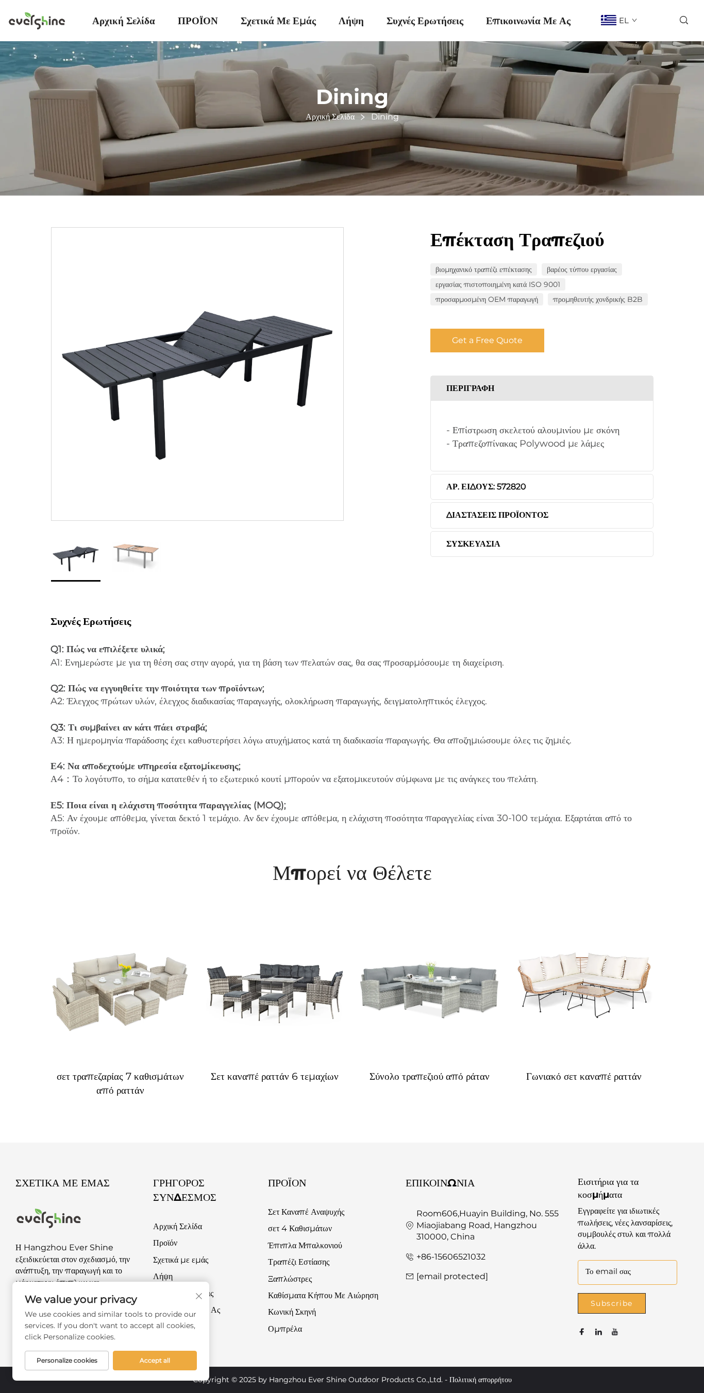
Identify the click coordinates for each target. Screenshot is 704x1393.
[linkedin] (598, 1332)
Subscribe (612, 1303)
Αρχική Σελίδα (123, 20)
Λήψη (351, 20)
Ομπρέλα (285, 1329)
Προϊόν (165, 1243)
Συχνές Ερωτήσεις (425, 20)
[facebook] (582, 1332)
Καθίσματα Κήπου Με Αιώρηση (323, 1295)
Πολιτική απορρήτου (480, 1379)
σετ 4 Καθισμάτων (300, 1228)
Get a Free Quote (487, 340)
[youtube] (615, 1332)
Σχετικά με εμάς (278, 20)
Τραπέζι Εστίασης (298, 1262)
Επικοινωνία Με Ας (528, 20)
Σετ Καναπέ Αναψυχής (306, 1212)
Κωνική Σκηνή (292, 1312)
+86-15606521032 (450, 1257)
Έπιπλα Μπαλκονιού (305, 1245)
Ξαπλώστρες (290, 1279)
